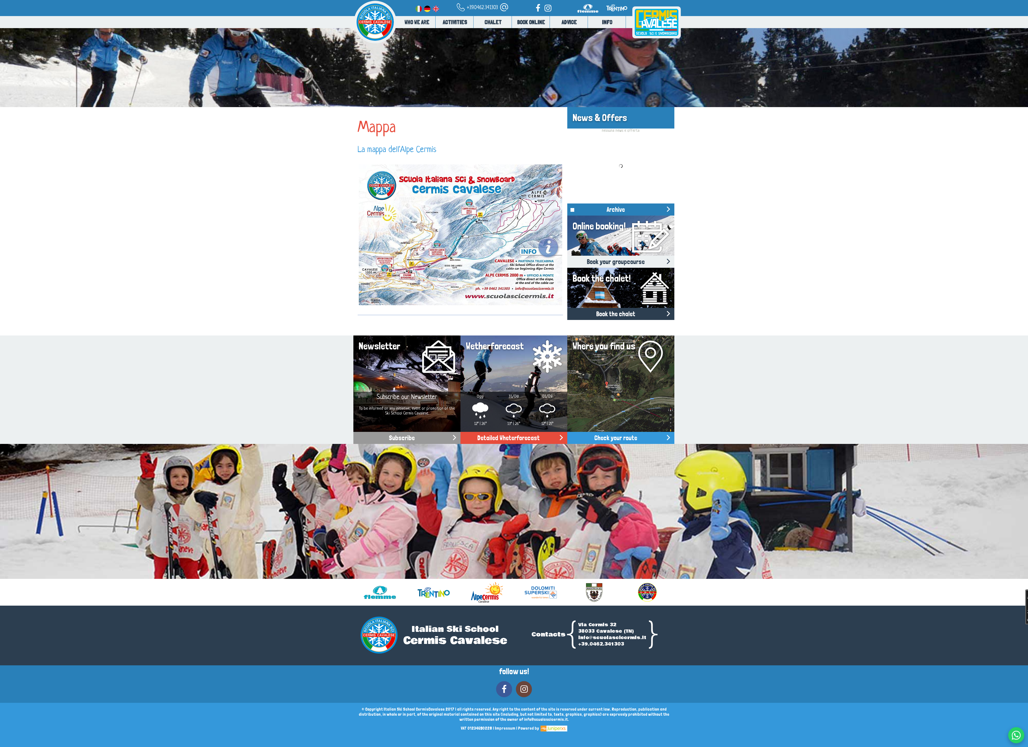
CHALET (493, 22)
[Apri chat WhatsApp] (1016, 735)
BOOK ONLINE (531, 22)
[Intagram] (548, 8)
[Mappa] (460, 234)
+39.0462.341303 (481, 8)
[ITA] (418, 8)
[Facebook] (537, 8)
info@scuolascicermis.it (612, 637)
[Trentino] (616, 15)
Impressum (505, 728)
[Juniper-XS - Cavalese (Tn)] (553, 728)
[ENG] (436, 8)
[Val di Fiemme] (589, 15)
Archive (616, 209)
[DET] (427, 8)
